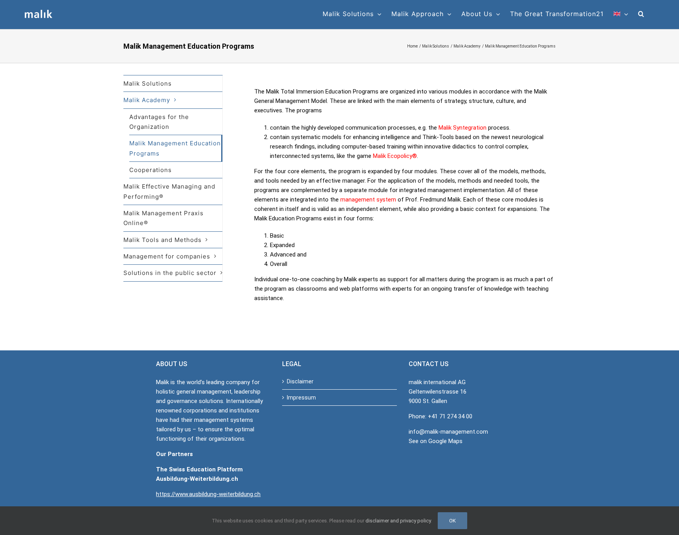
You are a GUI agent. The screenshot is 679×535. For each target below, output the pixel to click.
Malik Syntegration (462, 127)
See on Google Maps (435, 441)
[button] (641, 13)
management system (368, 199)
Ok (452, 521)
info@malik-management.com (448, 431)
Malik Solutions (147, 83)
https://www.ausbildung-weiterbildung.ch (208, 494)
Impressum (301, 397)
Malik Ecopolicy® (395, 155)
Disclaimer (300, 381)
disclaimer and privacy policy (398, 521)
